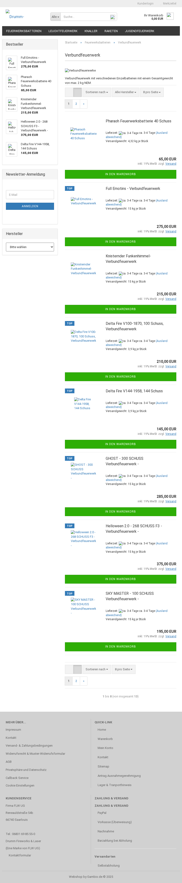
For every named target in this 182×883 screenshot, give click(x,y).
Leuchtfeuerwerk (63, 31)
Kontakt (11, 737)
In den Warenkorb (120, 174)
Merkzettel (169, 3)
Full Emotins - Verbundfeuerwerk (133, 188)
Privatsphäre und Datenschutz (26, 770)
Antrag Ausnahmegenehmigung (119, 775)
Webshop (75, 876)
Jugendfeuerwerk (139, 31)
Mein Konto (105, 748)
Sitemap (103, 766)
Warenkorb (105, 739)
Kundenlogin (145, 3)
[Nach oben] (169, 876)
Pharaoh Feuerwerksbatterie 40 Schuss (138, 121)
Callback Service (17, 778)
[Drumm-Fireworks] (24, 16)
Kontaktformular (20, 855)
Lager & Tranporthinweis (114, 785)
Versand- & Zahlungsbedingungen (29, 745)
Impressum (13, 729)
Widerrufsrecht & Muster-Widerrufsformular (35, 753)
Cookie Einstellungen (20, 785)
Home (101, 729)
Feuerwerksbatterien (23, 31)
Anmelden (30, 206)
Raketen (111, 31)
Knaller (91, 31)
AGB (9, 761)
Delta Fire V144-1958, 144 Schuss (134, 391)
